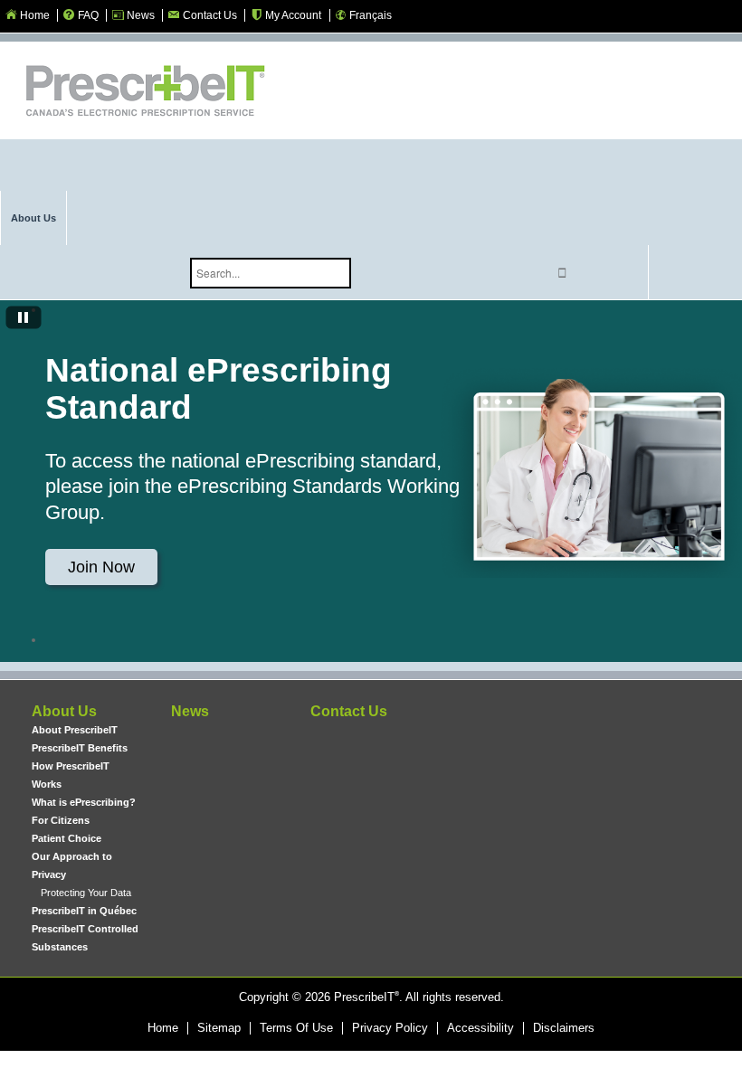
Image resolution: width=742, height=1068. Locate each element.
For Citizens (61, 820)
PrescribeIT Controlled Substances (85, 937)
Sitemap (219, 1028)
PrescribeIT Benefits (80, 747)
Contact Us (348, 711)
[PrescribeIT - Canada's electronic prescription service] (145, 93)
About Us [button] (33, 218)
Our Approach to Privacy (72, 865)
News (190, 711)
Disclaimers (564, 1028)
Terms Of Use (296, 1028)
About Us (64, 711)
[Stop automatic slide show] (24, 319)
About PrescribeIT (75, 729)
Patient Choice (66, 838)
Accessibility (480, 1028)
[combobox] (270, 273)
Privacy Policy (390, 1028)
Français (370, 15)
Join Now (101, 567)
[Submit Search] (562, 273)
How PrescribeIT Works (70, 775)
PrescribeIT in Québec (84, 910)
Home (162, 1028)
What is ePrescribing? (84, 802)
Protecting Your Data (86, 892)
